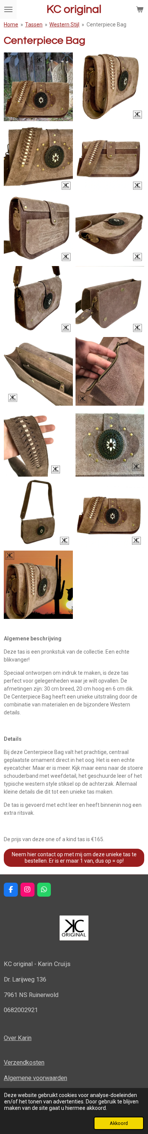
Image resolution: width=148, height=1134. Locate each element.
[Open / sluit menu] (8, 9)
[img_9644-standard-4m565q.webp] (110, 158)
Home (11, 25)
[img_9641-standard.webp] (110, 513)
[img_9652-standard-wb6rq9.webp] (38, 513)
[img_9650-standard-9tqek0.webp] (38, 442)
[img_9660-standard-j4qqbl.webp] (38, 584)
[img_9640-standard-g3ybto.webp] (38, 87)
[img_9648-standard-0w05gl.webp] (110, 300)
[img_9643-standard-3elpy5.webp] (110, 87)
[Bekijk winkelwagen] (139, 9)
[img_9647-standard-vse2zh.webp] (38, 300)
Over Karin (17, 1038)
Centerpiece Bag (106, 25)
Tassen (34, 25)
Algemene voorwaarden (35, 1078)
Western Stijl (64, 25)
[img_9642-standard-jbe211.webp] (38, 158)
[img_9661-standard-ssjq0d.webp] (110, 371)
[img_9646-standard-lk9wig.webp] (110, 229)
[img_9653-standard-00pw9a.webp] (110, 442)
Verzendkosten (24, 1062)
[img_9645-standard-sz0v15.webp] (38, 229)
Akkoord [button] (119, 1123)
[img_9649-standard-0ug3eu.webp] (38, 371)
